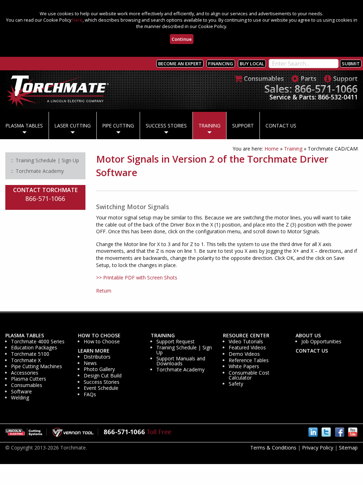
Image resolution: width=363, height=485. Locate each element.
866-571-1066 (45, 198)
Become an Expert (180, 63)
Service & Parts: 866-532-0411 (313, 97)
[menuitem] (24, 126)
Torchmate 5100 (30, 354)
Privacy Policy (317, 447)
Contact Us (281, 125)
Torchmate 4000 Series (38, 341)
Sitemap (348, 447)
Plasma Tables (24, 125)
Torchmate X (26, 360)
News (90, 363)
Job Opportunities (321, 341)
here (77, 20)
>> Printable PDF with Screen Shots (136, 277)
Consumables (26, 385)
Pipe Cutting (118, 125)
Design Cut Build (103, 375)
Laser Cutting (73, 125)
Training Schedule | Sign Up (184, 350)
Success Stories (166, 125)
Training (209, 125)
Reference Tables (249, 360)
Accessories (24, 372)
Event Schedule (101, 388)
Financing (220, 63)
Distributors (97, 356)
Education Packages (34, 347)
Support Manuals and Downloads (180, 361)
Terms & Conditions (273, 447)
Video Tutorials (246, 341)
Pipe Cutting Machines (36, 366)
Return (103, 290)
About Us (308, 335)
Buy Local (252, 63)
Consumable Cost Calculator (249, 375)
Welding (20, 397)
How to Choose (99, 335)
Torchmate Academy (180, 369)
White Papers (244, 366)
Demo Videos (244, 354)
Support (243, 125)
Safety (236, 383)
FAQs (90, 394)
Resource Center (246, 335)
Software (21, 391)
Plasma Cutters (28, 378)
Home (271, 148)
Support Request (175, 341)
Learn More (94, 350)
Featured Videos (247, 347)
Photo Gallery (99, 369)
